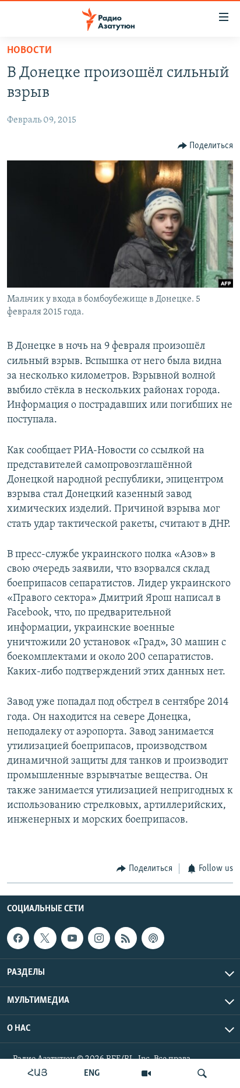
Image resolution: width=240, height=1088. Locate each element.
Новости (29, 51)
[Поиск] (202, 1073)
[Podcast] (153, 938)
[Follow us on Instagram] (99, 938)
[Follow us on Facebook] (18, 938)
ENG (92, 1073)
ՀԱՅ (37, 1073)
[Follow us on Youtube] (72, 938)
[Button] (206, 145)
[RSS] (126, 938)
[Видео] (146, 1073)
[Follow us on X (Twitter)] (45, 938)
